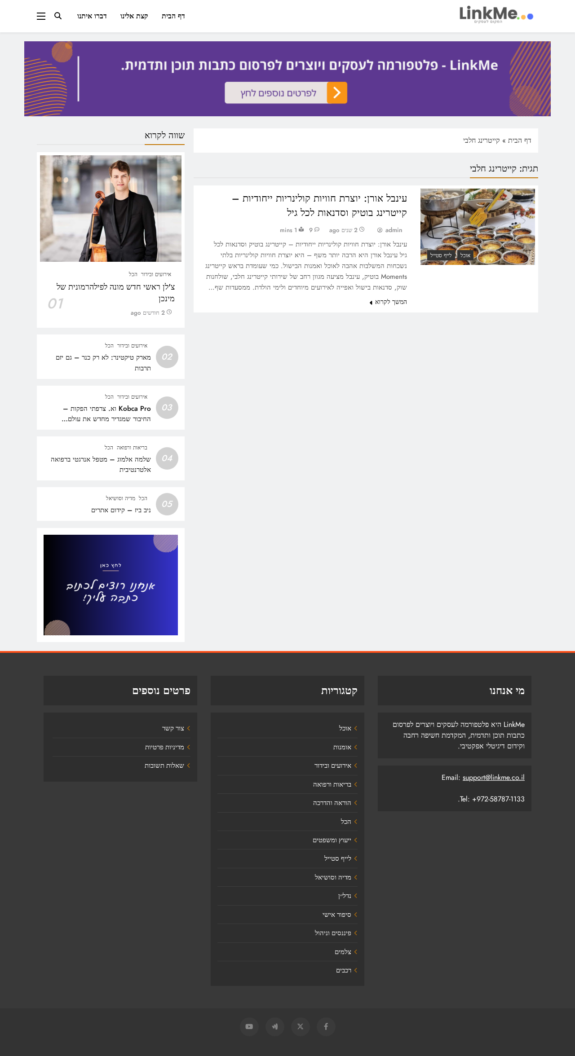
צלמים (343, 952)
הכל (133, 274)
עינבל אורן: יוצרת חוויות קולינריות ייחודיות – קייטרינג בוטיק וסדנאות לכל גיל (319, 205)
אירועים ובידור (156, 274)
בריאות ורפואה (132, 448)
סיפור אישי (337, 915)
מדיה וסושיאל (120, 498)
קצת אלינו (134, 16)
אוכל (465, 255)
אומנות (342, 747)
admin (393, 229)
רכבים (343, 970)
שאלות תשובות (164, 765)
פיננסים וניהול (333, 933)
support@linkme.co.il (494, 777)
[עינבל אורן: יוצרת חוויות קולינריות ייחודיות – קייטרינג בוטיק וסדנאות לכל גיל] (477, 227)
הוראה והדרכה (332, 803)
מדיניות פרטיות (164, 747)
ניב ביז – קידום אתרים (121, 510)
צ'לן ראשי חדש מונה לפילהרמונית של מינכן (116, 292)
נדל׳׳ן (344, 896)
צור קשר (173, 728)
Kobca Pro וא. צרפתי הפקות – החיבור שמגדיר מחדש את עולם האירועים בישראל (107, 419)
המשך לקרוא (391, 301)
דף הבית (173, 16)
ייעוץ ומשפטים (332, 840)
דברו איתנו (92, 16)
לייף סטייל (441, 255)
